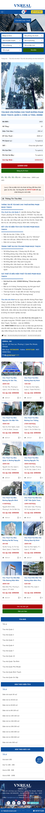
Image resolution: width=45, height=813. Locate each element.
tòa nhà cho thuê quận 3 (34, 335)
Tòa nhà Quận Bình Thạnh (12, 672)
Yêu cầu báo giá (22, 606)
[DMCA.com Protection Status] (33, 803)
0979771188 (31, 190)
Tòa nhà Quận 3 (8, 640)
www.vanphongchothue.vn (33, 797)
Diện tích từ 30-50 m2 (10, 700)
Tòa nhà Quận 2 (8, 635)
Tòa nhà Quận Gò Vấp (10, 677)
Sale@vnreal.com (13, 797)
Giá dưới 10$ (7, 759)
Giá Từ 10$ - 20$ (8, 765)
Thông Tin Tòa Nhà (13, 199)
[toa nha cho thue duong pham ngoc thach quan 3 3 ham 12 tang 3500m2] (22, 85)
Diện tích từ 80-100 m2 (10, 710)
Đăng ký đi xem (22, 171)
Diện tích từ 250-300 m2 (11, 732)
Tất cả (5, 624)
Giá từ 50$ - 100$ (9, 775)
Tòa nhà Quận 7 (8, 651)
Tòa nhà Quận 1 (8, 629)
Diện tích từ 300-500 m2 (11, 737)
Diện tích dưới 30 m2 (10, 694)
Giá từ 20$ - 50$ (8, 770)
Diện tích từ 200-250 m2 (11, 726)
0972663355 (14, 349)
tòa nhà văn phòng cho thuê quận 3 (17, 335)
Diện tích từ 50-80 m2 (10, 705)
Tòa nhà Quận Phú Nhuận (12, 667)
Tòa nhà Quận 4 (8, 645)
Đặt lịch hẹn (22, 611)
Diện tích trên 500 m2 (10, 742)
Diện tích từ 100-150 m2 (11, 716)
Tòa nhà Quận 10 (9, 656)
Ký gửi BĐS (38, 12)
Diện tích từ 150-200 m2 (11, 721)
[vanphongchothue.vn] (22, 6)
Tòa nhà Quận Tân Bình (11, 661)
